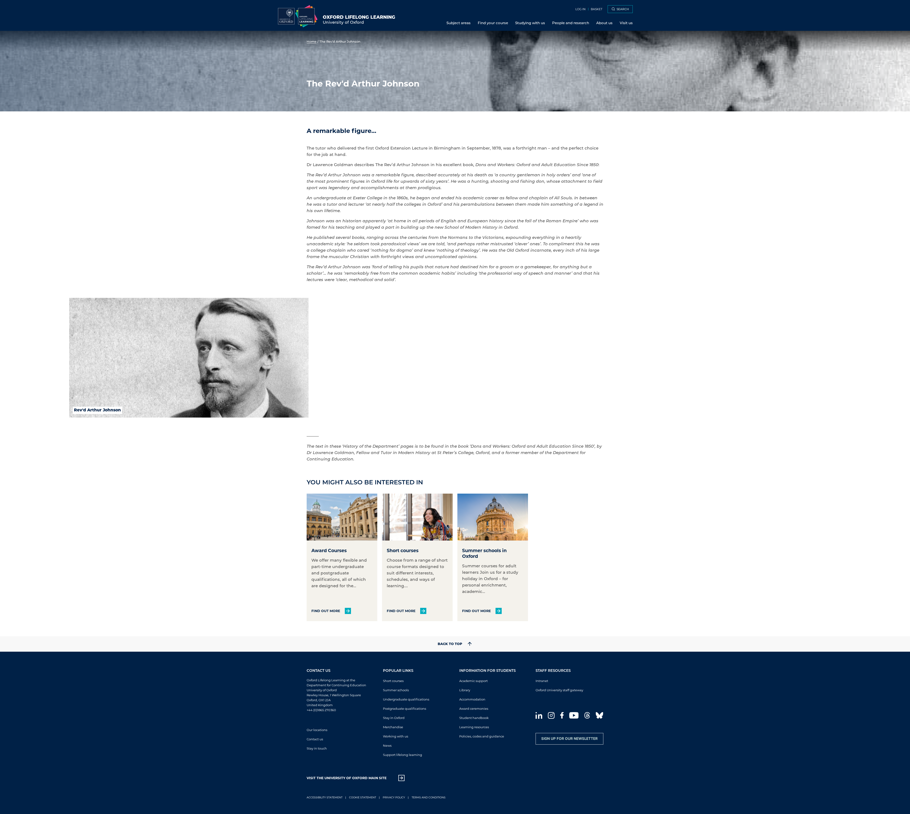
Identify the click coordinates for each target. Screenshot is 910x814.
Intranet (542, 681)
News (387, 745)
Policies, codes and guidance (481, 736)
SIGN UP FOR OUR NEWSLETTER (569, 738)
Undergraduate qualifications (406, 699)
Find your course (493, 22)
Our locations (317, 730)
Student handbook (474, 718)
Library (464, 690)
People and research (570, 22)
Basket (596, 9)
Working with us (395, 736)
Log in (580, 9)
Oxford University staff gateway (559, 690)
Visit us (626, 22)
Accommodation (472, 699)
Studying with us (530, 22)
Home (311, 41)
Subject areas (458, 22)
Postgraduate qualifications (404, 708)
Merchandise (393, 727)
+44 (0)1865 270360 (321, 710)
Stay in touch (317, 748)
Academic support (473, 681)
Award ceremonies (473, 708)
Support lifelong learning (402, 755)
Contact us (315, 739)
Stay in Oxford (394, 718)
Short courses (393, 681)
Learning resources (474, 727)
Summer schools (396, 690)
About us (604, 22)
